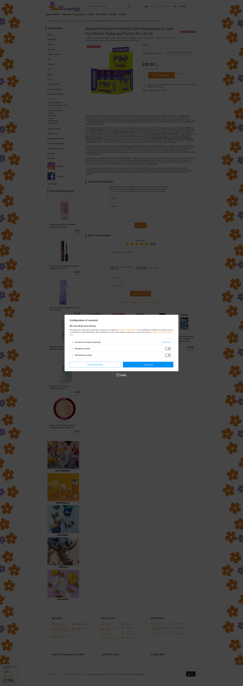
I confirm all (148, 365)
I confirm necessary (95, 365)
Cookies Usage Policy (128, 330)
